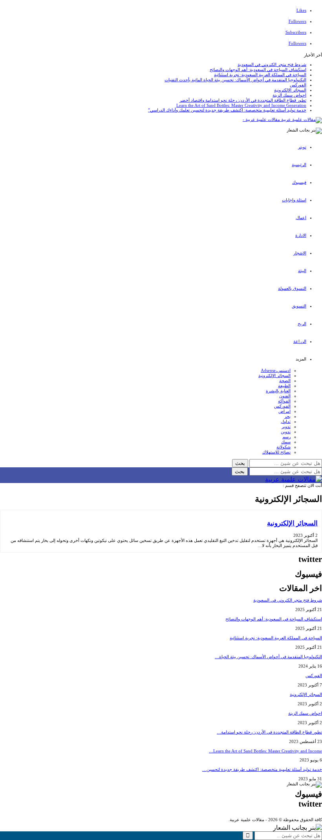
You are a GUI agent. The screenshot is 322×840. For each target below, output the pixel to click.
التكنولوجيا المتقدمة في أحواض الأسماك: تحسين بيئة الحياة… (268, 656)
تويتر (302, 147)
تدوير (286, 426)
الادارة (300, 235)
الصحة (285, 380)
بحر (287, 416)
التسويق (299, 306)
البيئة (302, 270)
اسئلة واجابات (294, 200)
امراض (284, 411)
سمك (286, 441)
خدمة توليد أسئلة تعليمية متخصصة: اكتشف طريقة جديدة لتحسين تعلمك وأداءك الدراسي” (227, 110)
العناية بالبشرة (278, 390)
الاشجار (299, 253)
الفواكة (284, 401)
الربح (302, 323)
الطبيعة (284, 385)
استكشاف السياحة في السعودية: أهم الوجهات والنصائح (258, 69)
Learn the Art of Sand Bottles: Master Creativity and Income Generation (241, 105)
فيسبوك (299, 182)
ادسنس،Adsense (276, 370)
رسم (286, 436)
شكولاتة (283, 447)
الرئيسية (299, 164)
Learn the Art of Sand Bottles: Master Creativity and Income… (265, 750)
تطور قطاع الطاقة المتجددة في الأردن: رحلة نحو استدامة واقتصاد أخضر (242, 100)
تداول (286, 421)
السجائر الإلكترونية (290, 90)
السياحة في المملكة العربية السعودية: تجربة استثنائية (260, 74)
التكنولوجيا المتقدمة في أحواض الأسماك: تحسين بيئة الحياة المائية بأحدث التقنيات (235, 79)
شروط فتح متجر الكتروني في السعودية (272, 64)
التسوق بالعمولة (292, 288)
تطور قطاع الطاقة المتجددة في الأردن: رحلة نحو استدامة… (269, 732)
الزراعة (299, 341)
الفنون (285, 395)
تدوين (286, 431)
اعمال (301, 217)
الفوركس (298, 84)
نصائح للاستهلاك (276, 452)
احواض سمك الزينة (289, 95)
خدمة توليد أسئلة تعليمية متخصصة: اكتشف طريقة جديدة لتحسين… (262, 769)
